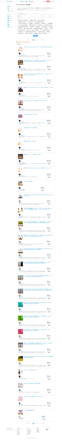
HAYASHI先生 (21, 418)
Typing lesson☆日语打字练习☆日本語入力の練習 (32, 383)
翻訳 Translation (40, 25)
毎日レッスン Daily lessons (41, 20)
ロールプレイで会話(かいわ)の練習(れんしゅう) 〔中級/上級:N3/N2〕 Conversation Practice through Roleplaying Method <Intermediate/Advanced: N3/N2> (37, 222)
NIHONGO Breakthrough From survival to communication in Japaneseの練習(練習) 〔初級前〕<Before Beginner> (38, 357)
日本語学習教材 (29, 430)
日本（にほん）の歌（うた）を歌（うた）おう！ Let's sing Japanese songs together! (38, 46)
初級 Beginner (31, 23)
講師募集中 (38, 431)
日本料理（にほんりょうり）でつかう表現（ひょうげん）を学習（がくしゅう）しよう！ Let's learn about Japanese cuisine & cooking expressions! (38, 61)
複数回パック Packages (33, 20)
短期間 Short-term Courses (22, 21)
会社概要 (37, 429)
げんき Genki (46, 28)
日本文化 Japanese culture (41, 31)
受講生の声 (18, 434)
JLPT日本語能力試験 (50, 23)
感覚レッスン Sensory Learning (28, 28)
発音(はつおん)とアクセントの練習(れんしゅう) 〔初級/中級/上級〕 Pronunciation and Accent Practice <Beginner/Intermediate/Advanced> (38, 236)
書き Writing (20, 28)
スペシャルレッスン (29, 429)
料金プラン (10, 18)
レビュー (10, 22)
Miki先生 (20, 202)
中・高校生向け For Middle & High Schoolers (30, 31)
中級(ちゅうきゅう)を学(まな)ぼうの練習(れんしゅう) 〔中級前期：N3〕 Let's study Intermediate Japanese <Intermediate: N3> (37, 317)
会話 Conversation (21, 33)
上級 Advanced (43, 23)
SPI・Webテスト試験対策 (28, 181)
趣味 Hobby (48, 31)
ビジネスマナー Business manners (23, 23)
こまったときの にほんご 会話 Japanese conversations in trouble (35, 100)
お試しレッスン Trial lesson (28, 33)
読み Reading (51, 26)
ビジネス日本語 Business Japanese (39, 21)
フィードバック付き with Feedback (23, 25)
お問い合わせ (10, 26)
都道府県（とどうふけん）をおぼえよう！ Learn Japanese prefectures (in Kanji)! (38, 87)
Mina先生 (20, 377)
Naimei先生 (21, 391)
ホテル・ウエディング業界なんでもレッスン (31, 369)
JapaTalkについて (19, 429)
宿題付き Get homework (33, 25)
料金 (27, 1)
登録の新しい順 (19, 44)
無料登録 (48, 1)
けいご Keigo (51, 28)
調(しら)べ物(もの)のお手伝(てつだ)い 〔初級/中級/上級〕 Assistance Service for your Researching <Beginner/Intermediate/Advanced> (38, 249)
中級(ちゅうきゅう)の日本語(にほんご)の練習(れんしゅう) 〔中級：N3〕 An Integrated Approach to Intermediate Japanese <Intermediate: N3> (38, 344)
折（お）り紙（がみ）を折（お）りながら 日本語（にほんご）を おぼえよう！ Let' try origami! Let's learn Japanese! (38, 74)
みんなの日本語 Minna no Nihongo (38, 28)
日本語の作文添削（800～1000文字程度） (30, 127)
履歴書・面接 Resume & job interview (23, 26)
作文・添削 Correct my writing (48, 25)
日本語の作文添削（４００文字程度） (30, 141)
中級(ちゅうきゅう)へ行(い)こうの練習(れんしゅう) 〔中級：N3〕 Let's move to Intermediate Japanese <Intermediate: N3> (37, 330)
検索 (36, 35)
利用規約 (37, 430)
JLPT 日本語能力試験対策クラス (29, 410)
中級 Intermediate (37, 23)
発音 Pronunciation (44, 26)
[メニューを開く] (54, 1)
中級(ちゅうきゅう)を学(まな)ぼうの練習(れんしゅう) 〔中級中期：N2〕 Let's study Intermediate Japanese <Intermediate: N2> (37, 303)
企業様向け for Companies (37, 33)
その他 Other (44, 33)
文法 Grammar (32, 26)
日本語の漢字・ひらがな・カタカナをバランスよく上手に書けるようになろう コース (38, 168)
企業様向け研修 (32, 1)
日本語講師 (23, 1)
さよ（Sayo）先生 (22, 54)
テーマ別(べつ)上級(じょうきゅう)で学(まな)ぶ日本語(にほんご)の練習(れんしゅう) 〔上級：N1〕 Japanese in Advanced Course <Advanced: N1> (38, 276)
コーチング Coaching (30, 21)
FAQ (9, 24)
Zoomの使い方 (11, 20)
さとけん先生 (21, 216)
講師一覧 (10, 6)
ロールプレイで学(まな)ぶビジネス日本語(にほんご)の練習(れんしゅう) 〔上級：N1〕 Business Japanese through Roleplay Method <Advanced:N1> (38, 263)
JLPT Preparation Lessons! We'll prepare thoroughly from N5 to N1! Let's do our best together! (38, 195)
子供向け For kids (21, 31)
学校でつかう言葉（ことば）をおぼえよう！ (31, 114)
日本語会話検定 (29, 431)
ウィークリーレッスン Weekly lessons (23, 20)
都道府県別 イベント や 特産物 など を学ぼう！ (33, 154)
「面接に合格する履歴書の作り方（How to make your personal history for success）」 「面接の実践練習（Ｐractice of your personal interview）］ (38, 209)
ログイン (44, 1)
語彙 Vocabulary (38, 26)
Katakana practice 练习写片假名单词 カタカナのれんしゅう (33, 396)
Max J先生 (20, 229)
